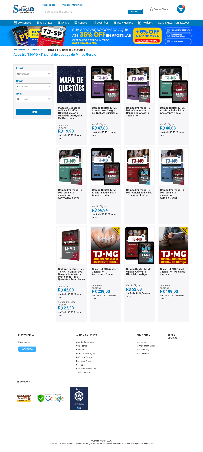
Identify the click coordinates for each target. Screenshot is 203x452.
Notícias (148, 22)
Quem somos (24, 342)
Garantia (80, 350)
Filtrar (33, 112)
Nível (19, 93)
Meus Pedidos (143, 353)
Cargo (19, 81)
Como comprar (82, 346)
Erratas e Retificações (85, 353)
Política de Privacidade (86, 369)
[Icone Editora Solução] (24, 9)
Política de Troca (83, 361)
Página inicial (19, 50)
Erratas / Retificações (176, 22)
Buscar (134, 12)
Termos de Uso (83, 372)
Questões (102, 22)
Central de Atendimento (73, 5)
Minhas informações (146, 346)
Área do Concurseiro (85, 342)
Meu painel (141, 342)
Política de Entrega (84, 357)
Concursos (24, 22)
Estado (20, 68)
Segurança (80, 365)
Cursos (82, 22)
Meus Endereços (144, 350)
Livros (65, 22)
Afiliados (27, 348)
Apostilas (46, 22)
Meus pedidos (48, 5)
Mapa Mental (125, 22)
